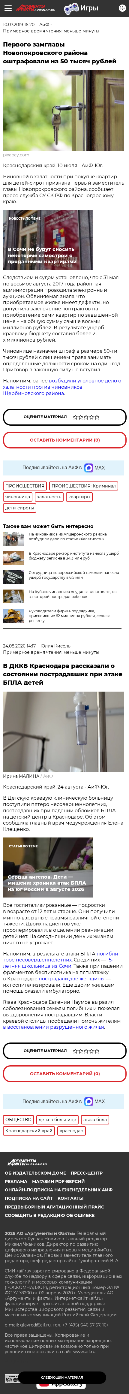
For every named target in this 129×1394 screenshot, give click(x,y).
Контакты (70, 1198)
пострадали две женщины (72, 979)
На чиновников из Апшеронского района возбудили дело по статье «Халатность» (68, 536)
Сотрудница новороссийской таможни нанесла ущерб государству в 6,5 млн (74, 575)
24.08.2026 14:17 (19, 646)
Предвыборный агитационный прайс (54, 1207)
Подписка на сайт (29, 1198)
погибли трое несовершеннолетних (60, 957)
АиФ (48, 776)
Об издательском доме (35, 1173)
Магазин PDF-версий (58, 1181)
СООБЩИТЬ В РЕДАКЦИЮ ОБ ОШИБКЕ (49, 1215)
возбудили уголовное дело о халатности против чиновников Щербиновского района (62, 387)
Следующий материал (62, 1378)
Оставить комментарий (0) (65, 440)
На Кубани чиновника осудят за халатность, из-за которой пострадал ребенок (73, 594)
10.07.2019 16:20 (18, 24)
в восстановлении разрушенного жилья (53, 1027)
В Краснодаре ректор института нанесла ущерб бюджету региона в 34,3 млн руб (74, 555)
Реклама (16, 1181)
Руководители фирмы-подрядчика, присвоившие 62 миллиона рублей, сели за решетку (69, 616)
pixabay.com (16, 155)
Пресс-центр (87, 1173)
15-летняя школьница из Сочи (58, 963)
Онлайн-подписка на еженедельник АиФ (58, 1190)
